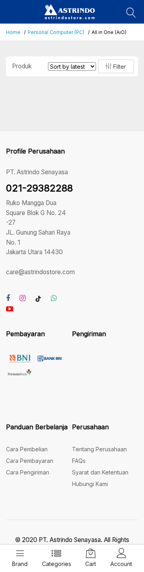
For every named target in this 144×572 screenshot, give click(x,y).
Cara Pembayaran (29, 460)
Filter (119, 66)
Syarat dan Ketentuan (100, 472)
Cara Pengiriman (27, 472)
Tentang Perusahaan (99, 449)
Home (13, 32)
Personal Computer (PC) (56, 32)
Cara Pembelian (27, 449)
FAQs (79, 460)
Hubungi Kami (90, 483)
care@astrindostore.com (40, 272)
